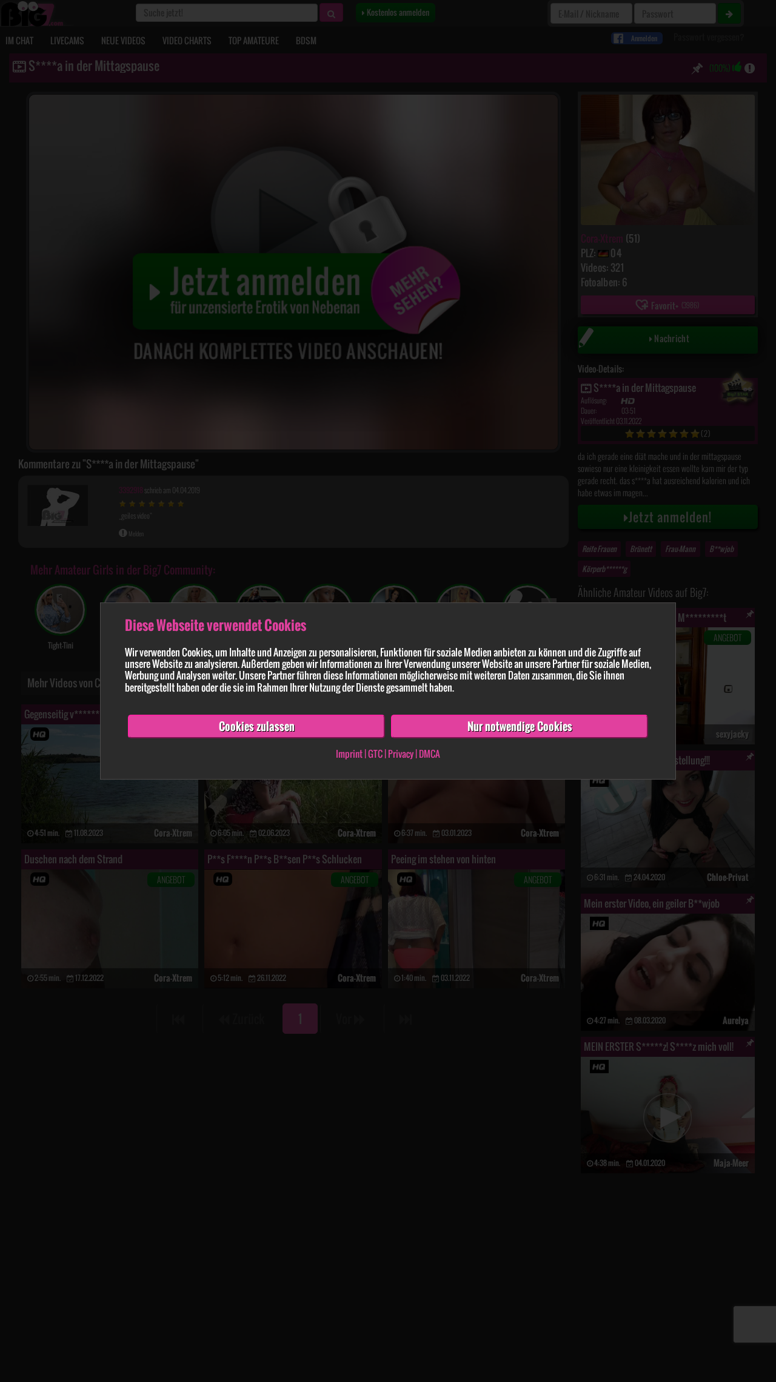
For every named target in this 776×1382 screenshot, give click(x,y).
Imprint (349, 754)
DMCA (429, 754)
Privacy (400, 754)
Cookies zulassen (257, 726)
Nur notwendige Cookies (519, 726)
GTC (375, 754)
